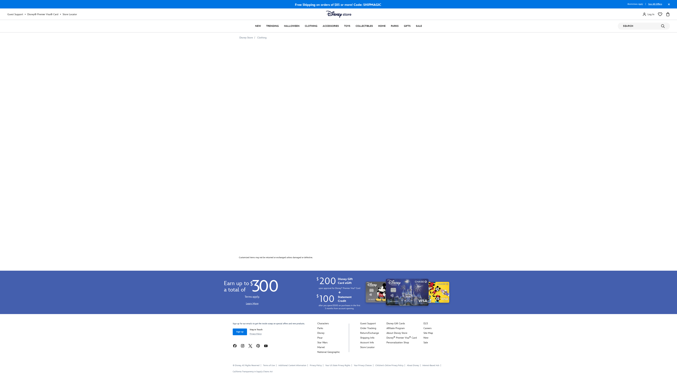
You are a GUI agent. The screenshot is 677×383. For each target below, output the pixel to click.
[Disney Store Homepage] (338, 14)
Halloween (292, 26)
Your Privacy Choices (363, 365)
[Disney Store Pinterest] (258, 345)
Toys (347, 26)
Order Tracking (368, 328)
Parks (395, 26)
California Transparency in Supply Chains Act (253, 371)
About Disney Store (396, 333)
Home (382, 26)
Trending (272, 26)
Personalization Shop (397, 342)
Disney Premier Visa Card (401, 337)
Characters (323, 323)
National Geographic (328, 352)
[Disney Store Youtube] (266, 345)
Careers (427, 328)
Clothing (311, 26)
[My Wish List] (660, 14)
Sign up (239, 331)
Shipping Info (367, 337)
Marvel (321, 347)
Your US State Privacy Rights (337, 365)
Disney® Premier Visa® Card (42, 14)
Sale (419, 26)
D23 (425, 323)
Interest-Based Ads (430, 365)
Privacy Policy (256, 334)
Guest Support (15, 14)
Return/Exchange (369, 333)
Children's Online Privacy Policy (389, 365)
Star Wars (322, 342)
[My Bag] (668, 14)
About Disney (413, 365)
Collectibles (364, 26)
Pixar (320, 337)
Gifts (407, 26)
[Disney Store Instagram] (242, 345)
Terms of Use (269, 365)
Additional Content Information (292, 365)
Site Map (428, 333)
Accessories (331, 26)
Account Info (367, 342)
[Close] (668, 6)
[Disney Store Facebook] (235, 345)
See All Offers (655, 4)
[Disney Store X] (250, 345)
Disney (320, 333)
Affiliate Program (395, 328)
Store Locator (70, 14)
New (258, 26)
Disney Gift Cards (395, 323)
